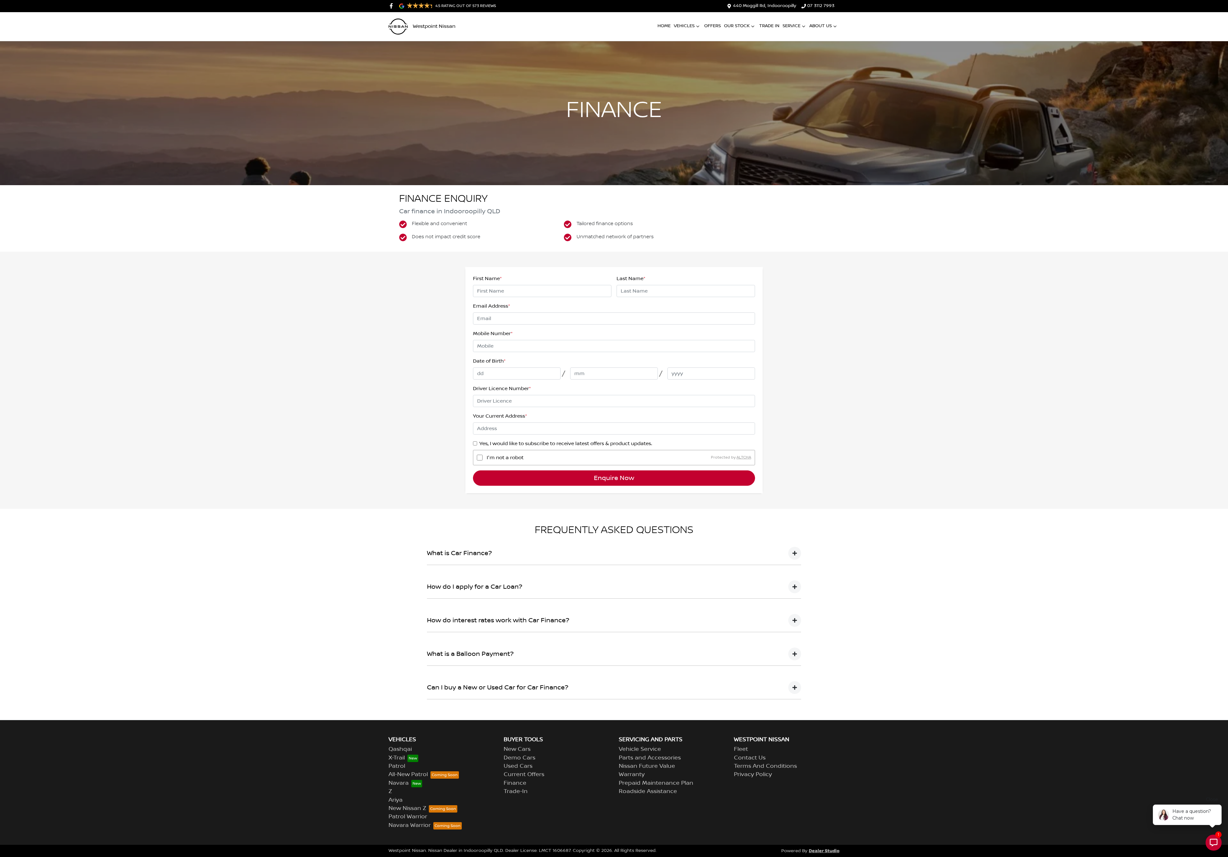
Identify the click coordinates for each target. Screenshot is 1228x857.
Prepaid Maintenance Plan (656, 783)
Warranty (632, 774)
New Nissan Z (407, 808)
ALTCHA (743, 457)
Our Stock (737, 25)
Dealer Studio (824, 850)
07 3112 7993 (820, 5)
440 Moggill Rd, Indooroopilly (764, 5)
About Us (820, 25)
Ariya (396, 800)
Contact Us (750, 757)
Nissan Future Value (647, 766)
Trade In (769, 25)
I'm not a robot (505, 457)
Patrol (397, 766)
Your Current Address (500, 416)
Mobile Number (493, 333)
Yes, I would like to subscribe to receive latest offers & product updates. (565, 443)
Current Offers (524, 774)
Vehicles (684, 25)
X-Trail (397, 757)
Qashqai (400, 749)
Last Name (631, 278)
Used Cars (518, 766)
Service (791, 25)
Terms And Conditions (765, 766)
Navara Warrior (410, 825)
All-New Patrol (408, 774)
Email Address (491, 306)
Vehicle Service (640, 749)
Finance (515, 783)
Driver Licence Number (502, 388)
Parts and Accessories (650, 757)
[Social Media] (393, 6)
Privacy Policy (753, 774)
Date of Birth (489, 361)
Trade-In (516, 791)
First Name (487, 278)
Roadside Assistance (648, 791)
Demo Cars (519, 757)
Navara (399, 783)
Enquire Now (614, 478)
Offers (712, 25)
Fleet (741, 749)
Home (664, 25)
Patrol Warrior (408, 816)
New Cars (517, 749)
